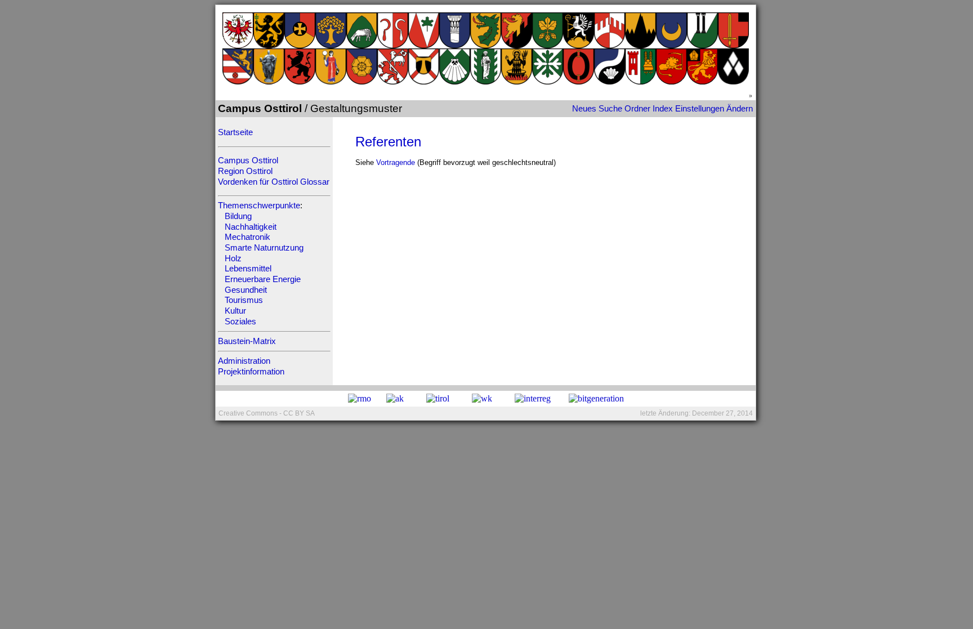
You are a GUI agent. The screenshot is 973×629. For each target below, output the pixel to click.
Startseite (235, 132)
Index (663, 108)
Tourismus (244, 300)
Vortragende (395, 162)
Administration (244, 360)
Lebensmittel (248, 268)
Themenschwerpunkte (259, 205)
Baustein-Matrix (247, 341)
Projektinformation (251, 371)
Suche (610, 108)
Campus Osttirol (248, 160)
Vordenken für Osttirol (258, 181)
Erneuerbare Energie (263, 279)
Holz (233, 258)
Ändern (739, 108)
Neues (584, 108)
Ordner (637, 108)
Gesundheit (246, 290)
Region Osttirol (245, 171)
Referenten (388, 141)
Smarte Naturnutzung (264, 247)
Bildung (238, 216)
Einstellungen (699, 108)
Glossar (314, 181)
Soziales (240, 321)
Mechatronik (247, 237)
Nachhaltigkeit (250, 226)
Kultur (235, 310)
